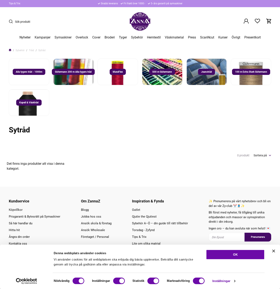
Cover (96, 37)
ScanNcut (207, 37)
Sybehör (137, 37)
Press (192, 37)
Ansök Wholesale (93, 230)
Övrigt (236, 37)
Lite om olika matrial (146, 243)
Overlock (82, 37)
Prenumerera (258, 237)
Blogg (85, 210)
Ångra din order (19, 237)
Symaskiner (63, 37)
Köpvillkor (16, 210)
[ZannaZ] (140, 21)
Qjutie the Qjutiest (144, 216)
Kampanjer (42, 37)
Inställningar (221, 281)
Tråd (31, 50)
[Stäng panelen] (273, 250)
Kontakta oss (18, 243)
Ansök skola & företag (96, 223)
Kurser (223, 37)
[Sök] (12, 21)
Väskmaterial (174, 37)
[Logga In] (246, 21)
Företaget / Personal (95, 237)
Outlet (136, 210)
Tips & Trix (14, 3)
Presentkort (252, 37)
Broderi (110, 37)
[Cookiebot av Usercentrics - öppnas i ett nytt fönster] (26, 281)
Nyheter (25, 37)
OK (235, 254)
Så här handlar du (20, 223)
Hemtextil (154, 37)
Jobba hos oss (91, 216)
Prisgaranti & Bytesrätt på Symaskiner (34, 216)
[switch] (119, 281)
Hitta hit (14, 230)
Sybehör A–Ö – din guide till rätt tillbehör (160, 223)
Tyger (123, 37)
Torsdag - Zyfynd (143, 230)
